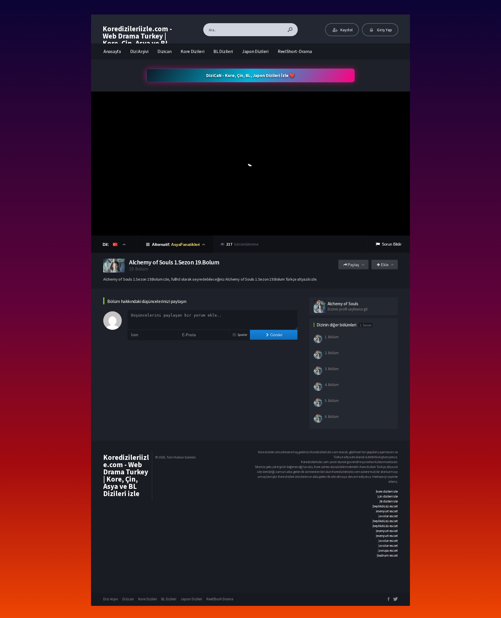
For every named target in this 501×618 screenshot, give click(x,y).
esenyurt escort (387, 511)
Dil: (106, 244)
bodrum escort (387, 555)
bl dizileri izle (389, 501)
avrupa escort (388, 550)
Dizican (164, 51)
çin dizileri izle (388, 496)
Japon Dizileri (255, 51)
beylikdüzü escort (385, 506)
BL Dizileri (223, 51)
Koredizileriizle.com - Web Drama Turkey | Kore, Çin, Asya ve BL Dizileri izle (137, 39)
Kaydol (346, 29)
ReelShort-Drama (295, 51)
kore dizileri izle (387, 491)
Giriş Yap (384, 29)
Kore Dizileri (192, 51)
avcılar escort (388, 516)
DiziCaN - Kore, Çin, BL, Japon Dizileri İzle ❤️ (250, 75)
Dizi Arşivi (139, 51)
